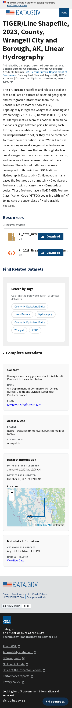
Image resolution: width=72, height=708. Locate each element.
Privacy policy (12, 682)
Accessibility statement (18, 652)
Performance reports (16, 676)
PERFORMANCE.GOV (14, 597)
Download (53, 236)
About (6, 594)
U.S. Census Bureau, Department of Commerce (35, 73)
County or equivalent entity (30, 306)
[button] (12, 492)
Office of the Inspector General (22, 670)
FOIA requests (12, 658)
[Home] (23, 12)
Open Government (20, 594)
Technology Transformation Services (28, 637)
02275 (35, 330)
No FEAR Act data (14, 664)
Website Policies (39, 594)
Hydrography (45, 314)
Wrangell (19, 330)
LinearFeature (22, 314)
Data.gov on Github (36, 597)
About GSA (10, 646)
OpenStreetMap (44, 524)
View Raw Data (15, 560)
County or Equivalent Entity (30, 322)
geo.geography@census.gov (24, 404)
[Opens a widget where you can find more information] (55, 702)
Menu (64, 12)
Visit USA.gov (12, 700)
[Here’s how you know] (36, 4)
